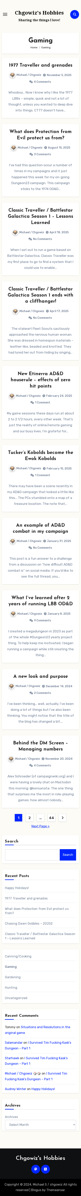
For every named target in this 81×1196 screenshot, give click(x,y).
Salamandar (14, 1042)
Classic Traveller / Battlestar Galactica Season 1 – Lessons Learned (40, 216)
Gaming (11, 967)
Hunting (11, 987)
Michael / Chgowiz (29, 75)
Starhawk (12, 1058)
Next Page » (40, 826)
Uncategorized (16, 998)
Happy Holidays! (17, 888)
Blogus (36, 1190)
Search (12, 841)
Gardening (13, 977)
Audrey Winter (15, 1089)
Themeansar (55, 1190)
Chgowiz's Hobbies (39, 12)
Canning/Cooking (18, 956)
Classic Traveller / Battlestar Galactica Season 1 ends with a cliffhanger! (40, 295)
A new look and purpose (40, 676)
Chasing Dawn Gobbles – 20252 (29, 923)
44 (51, 818)
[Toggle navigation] (5, 14)
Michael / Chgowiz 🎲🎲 (23, 1073)
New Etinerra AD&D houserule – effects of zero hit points (40, 380)
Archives (11, 1117)
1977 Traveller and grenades (40, 65)
